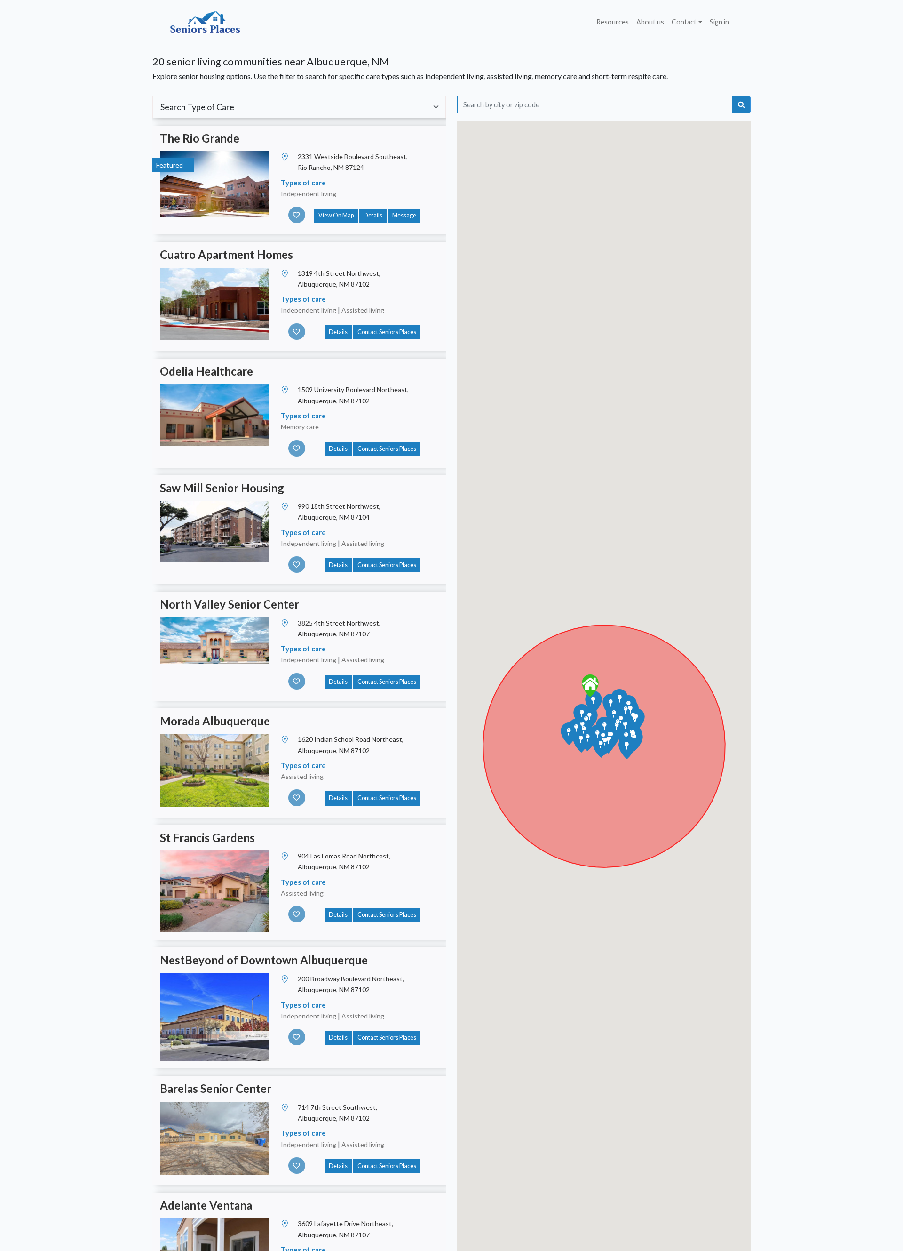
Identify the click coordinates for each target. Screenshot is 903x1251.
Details (373, 215)
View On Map (336, 215)
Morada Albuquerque (215, 721)
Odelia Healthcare (206, 371)
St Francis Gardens (207, 837)
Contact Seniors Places (386, 332)
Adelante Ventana (206, 1205)
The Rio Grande (199, 138)
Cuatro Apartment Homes (226, 254)
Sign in (719, 22)
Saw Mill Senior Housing (222, 488)
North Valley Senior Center (229, 604)
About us (650, 22)
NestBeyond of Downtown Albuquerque (264, 960)
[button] (590, 685)
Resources (612, 22)
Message (404, 215)
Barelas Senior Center (215, 1088)
